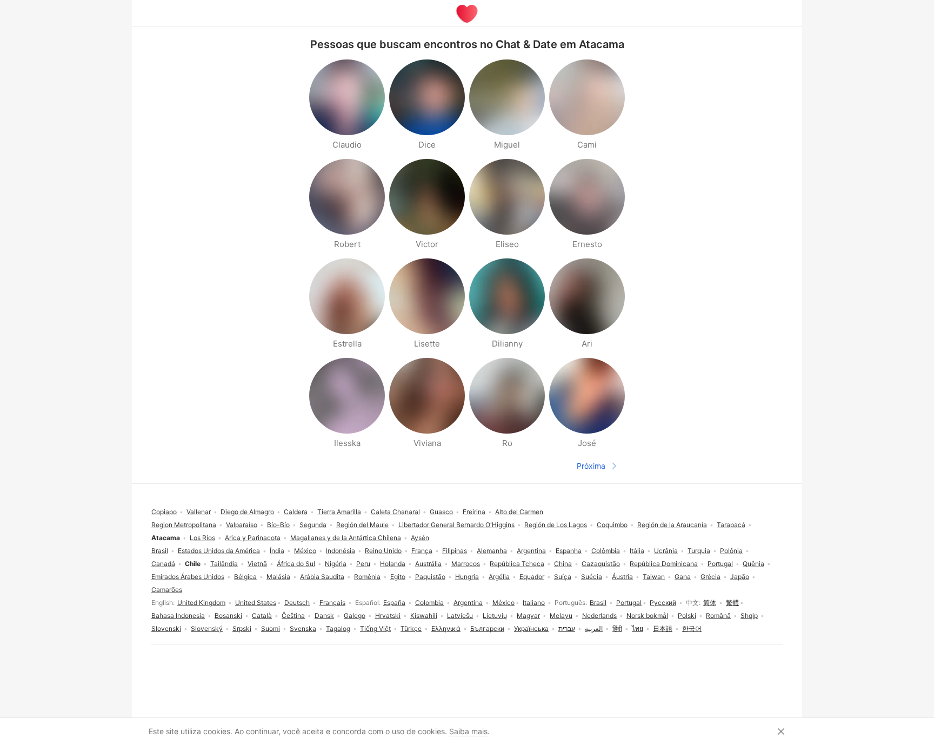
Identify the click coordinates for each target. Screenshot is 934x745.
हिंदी (617, 628)
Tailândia (224, 564)
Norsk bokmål (647, 615)
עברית (566, 628)
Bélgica (245, 577)
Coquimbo (612, 525)
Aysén (420, 538)
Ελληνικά (446, 628)
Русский (663, 602)
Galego (354, 615)
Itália (637, 551)
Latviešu (460, 615)
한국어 (692, 628)
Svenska (303, 628)
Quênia (753, 564)
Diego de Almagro (247, 512)
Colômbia (605, 551)
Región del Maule (362, 525)
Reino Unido (383, 551)
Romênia (367, 577)
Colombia (429, 602)
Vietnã (257, 564)
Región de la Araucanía (672, 525)
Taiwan (654, 577)
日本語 (662, 628)
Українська (531, 628)
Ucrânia (666, 551)
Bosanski (228, 615)
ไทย (637, 628)
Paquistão (430, 577)
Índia (277, 551)
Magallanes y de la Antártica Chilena (345, 538)
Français (332, 602)
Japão (739, 577)
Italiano (534, 602)
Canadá (163, 564)
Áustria (622, 577)
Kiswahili (423, 615)
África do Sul (296, 564)
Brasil (598, 602)
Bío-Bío (278, 525)
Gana (683, 577)
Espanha (569, 551)
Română (718, 615)
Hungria (467, 577)
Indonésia (340, 551)
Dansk (324, 615)
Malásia (278, 577)
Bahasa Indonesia (178, 615)
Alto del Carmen (519, 512)
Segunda (312, 525)
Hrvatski (388, 615)
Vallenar (198, 512)
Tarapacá (731, 525)
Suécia (591, 577)
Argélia (499, 577)
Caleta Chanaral (395, 512)
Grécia (710, 577)
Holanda (392, 564)
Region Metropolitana (183, 525)
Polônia (731, 551)
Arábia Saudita (322, 577)
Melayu (561, 615)
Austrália (428, 564)
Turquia (699, 551)
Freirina (474, 512)
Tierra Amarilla (339, 512)
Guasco (441, 512)
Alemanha (492, 551)
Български (487, 628)
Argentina (468, 602)
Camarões (166, 590)
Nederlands (599, 615)
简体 (709, 602)
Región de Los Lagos (555, 525)
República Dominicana (664, 564)
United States (255, 602)
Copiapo (164, 512)
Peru (363, 564)
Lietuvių (495, 615)
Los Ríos (202, 538)
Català (262, 615)
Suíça (562, 577)
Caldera (296, 512)
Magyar (528, 615)
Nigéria (335, 564)
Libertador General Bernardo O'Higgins (456, 525)
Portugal (629, 602)
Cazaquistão (601, 564)
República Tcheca (517, 564)
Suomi (270, 628)
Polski (687, 615)
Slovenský (207, 628)
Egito (397, 577)
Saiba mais (468, 731)
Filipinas (454, 551)
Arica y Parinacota (253, 538)
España (394, 602)
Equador (531, 577)
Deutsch (297, 602)
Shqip (749, 615)
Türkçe (411, 628)
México (503, 602)
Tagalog (338, 628)
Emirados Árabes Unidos (187, 577)
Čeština (293, 615)
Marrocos (465, 564)
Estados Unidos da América (219, 551)
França (421, 551)
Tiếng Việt (375, 628)
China (563, 564)
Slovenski (166, 628)
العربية (594, 628)
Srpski (241, 628)
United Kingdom (201, 602)
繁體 (732, 602)
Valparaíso (241, 525)
